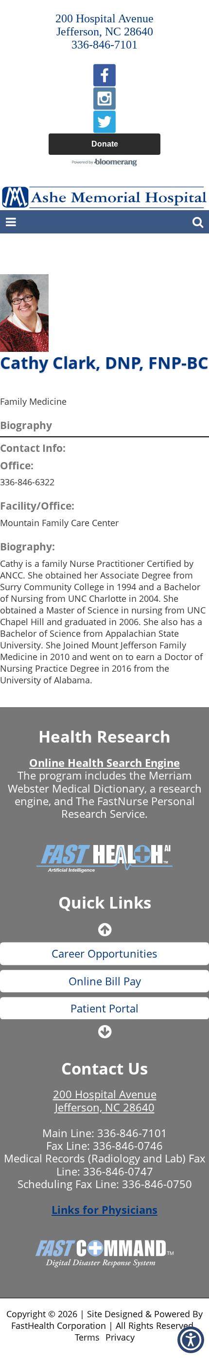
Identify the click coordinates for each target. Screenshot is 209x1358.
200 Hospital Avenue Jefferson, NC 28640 (105, 1100)
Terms (87, 1337)
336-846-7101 (132, 1133)
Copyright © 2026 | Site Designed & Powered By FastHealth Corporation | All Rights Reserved (104, 1319)
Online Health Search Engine (104, 762)
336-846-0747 (118, 1171)
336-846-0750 (157, 1183)
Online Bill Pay (105, 962)
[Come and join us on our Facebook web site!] (104, 75)
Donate (104, 144)
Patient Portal (104, 989)
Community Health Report (104, 1017)
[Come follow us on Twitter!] (104, 121)
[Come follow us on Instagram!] (104, 98)
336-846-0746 (128, 1145)
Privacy (120, 1337)
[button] (190, 1339)
